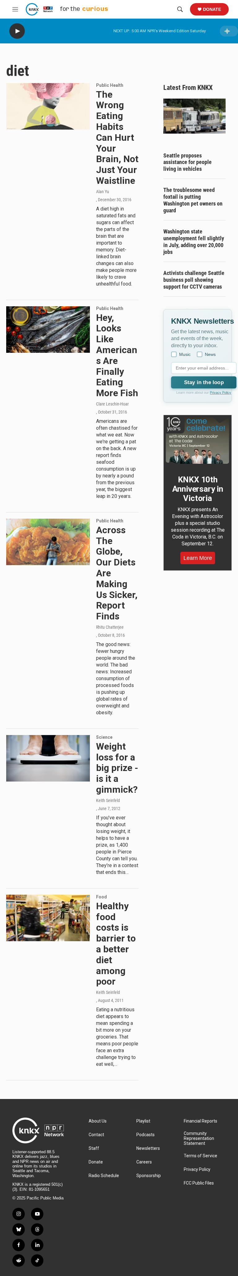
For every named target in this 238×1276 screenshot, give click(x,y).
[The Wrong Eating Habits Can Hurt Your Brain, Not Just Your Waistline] (48, 106)
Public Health (109, 85)
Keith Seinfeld (108, 800)
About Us (98, 1121)
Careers (144, 1162)
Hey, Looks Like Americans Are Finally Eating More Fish (117, 355)
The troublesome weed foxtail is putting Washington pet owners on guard (193, 200)
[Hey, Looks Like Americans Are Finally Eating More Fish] (48, 329)
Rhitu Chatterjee (110, 627)
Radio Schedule (104, 1175)
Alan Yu (102, 191)
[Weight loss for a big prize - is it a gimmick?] (48, 758)
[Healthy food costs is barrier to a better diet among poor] (48, 918)
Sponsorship (148, 1175)
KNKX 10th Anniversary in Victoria (197, 489)
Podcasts (145, 1134)
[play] (17, 31)
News (210, 354)
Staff (94, 1148)
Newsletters (148, 1148)
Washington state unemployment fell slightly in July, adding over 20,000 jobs (193, 241)
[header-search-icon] (180, 9)
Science (104, 737)
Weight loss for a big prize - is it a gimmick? (117, 768)
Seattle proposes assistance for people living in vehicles (187, 162)
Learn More (197, 558)
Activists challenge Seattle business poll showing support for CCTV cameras (193, 280)
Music (185, 354)
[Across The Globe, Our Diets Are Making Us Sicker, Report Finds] (48, 542)
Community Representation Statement (199, 1138)
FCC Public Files (199, 1183)
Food (101, 896)
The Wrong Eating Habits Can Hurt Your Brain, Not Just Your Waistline (117, 137)
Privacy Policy (220, 392)
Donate (212, 9)
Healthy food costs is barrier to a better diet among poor (116, 944)
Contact (96, 1134)
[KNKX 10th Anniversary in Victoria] (197, 440)
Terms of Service (200, 1156)
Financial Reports (200, 1121)
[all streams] (229, 31)
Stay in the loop (204, 382)
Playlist (143, 1121)
